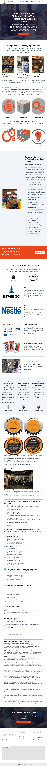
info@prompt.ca (9, 628)
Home (20, 1)
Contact (41, 2)
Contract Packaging (17, 537)
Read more (40, 92)
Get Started (41, 1)
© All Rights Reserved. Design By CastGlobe (23, 764)
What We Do (25, 1)
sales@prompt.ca (17, 628)
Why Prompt (33, 1)
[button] (2, 277)
